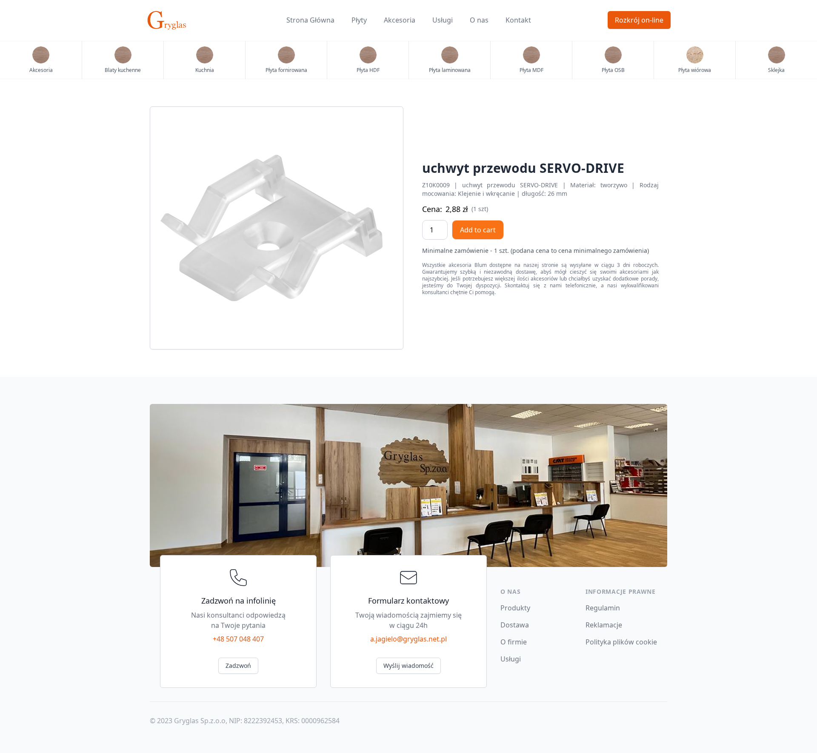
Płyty (359, 20)
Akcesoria (399, 20)
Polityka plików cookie (621, 642)
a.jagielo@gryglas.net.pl (408, 639)
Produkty (515, 608)
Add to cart (478, 230)
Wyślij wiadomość (408, 665)
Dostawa (514, 625)
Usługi (442, 20)
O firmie (513, 642)
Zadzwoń (238, 665)
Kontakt (518, 20)
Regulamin (603, 608)
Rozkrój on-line (639, 20)
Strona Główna (310, 20)
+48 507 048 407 (238, 639)
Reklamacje (604, 625)
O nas (479, 20)
